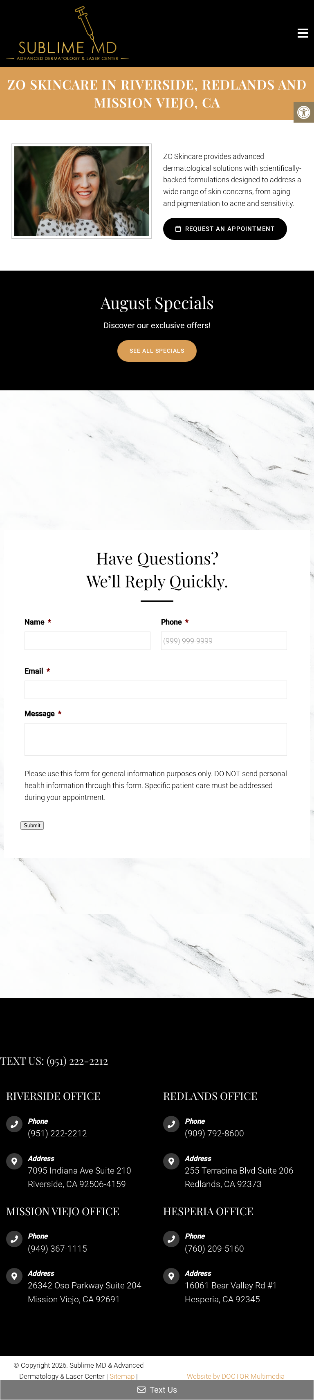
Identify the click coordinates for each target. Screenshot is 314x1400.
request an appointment (229, 229)
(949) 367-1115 (57, 1249)
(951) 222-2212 (77, 1060)
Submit (32, 825)
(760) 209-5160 (214, 1249)
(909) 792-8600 (214, 1133)
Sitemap (122, 1376)
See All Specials (157, 350)
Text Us (162, 1390)
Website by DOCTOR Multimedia (236, 1376)
